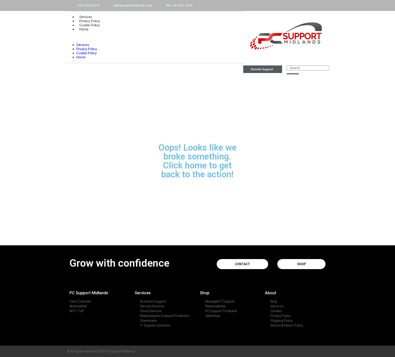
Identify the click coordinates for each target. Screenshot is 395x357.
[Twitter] (295, 5)
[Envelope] (310, 5)
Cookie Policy (86, 53)
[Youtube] (303, 5)
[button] (155, 37)
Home (83, 29)
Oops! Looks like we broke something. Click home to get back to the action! (197, 161)
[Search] (293, 73)
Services (82, 45)
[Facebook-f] (288, 5)
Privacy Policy (86, 49)
